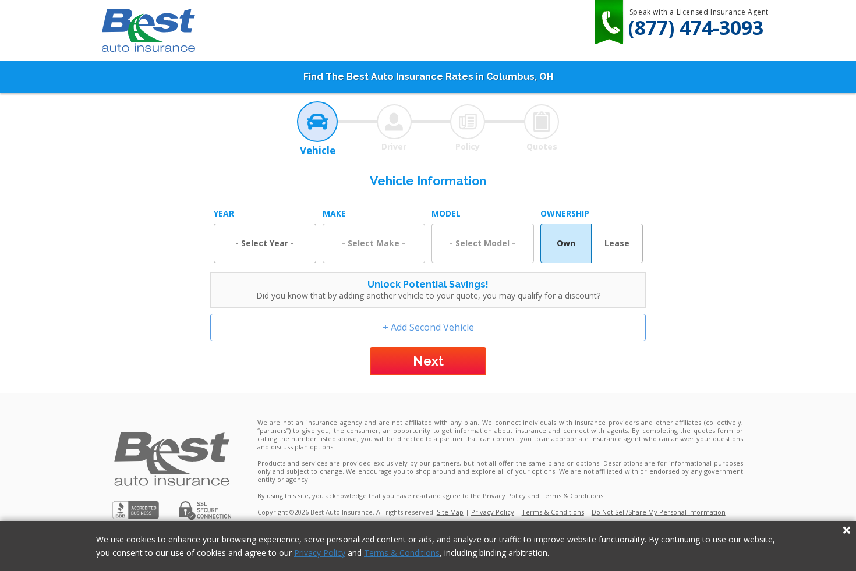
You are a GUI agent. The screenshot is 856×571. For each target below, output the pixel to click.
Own (566, 243)
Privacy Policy (319, 552)
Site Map (450, 512)
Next (428, 360)
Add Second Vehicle (428, 327)
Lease (616, 243)
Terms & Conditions (402, 552)
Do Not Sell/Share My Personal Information (659, 512)
